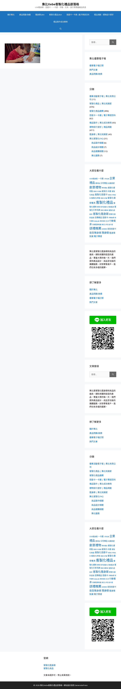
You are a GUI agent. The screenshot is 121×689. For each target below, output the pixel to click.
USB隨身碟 (93, 178)
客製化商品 (48, 668)
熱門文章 (93, 69)
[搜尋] (113, 42)
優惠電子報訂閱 (96, 65)
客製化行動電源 (108, 207)
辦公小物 (105, 224)
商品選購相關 (97, 151)
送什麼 (110, 224)
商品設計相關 (97, 147)
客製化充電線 (97, 191)
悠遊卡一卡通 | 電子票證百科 (102, 115)
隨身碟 (105, 232)
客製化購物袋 (104, 210)
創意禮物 (95, 187)
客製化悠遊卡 (101, 194)
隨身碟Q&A (39, 14)
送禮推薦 (95, 228)
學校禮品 (104, 188)
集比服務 (95, 155)
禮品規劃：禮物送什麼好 (104, 14)
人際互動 (106, 179)
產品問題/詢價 (25, 14)
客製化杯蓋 (104, 198)
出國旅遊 (111, 183)
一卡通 (100, 178)
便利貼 (97, 183)
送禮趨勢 (104, 229)
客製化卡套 (106, 191)
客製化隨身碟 (101, 213)
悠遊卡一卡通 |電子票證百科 (78, 14)
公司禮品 (104, 183)
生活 (107, 221)
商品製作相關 (97, 142)
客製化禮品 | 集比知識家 (100, 103)
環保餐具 (103, 221)
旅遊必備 (96, 221)
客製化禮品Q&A (55, 14)
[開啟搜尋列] (60, 28)
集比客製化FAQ (96, 138)
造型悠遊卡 (111, 229)
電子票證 (98, 236)
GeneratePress (81, 685)
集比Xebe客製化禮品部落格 (60, 4)
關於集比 (11, 14)
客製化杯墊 (95, 198)
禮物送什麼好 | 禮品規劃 (100, 127)
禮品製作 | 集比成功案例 (100, 122)
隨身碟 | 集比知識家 (98, 134)
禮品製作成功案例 (60, 21)
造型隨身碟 (95, 232)
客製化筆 (100, 207)
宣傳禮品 (98, 217)
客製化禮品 (104, 202)
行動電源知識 (96, 224)
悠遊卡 (105, 217)
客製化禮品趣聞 (96, 111)
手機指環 (111, 218)
